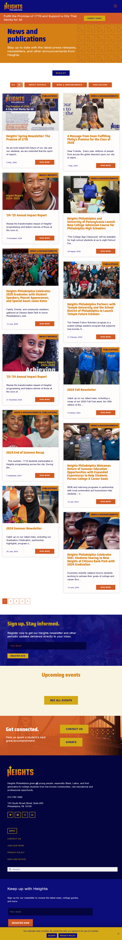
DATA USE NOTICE (16, 859)
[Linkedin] (32, 815)
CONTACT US (14, 838)
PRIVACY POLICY (15, 852)
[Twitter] (10, 815)
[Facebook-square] (18, 815)
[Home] (20, 771)
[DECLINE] (118, 933)
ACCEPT (52, 935)
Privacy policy (68, 935)
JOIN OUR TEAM (15, 845)
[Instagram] (25, 815)
